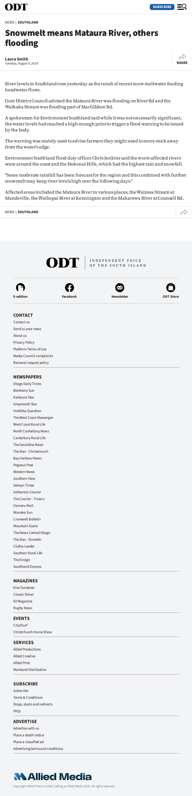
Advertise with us (26, 728)
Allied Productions (27, 649)
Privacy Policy (23, 342)
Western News (23, 471)
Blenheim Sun (23, 390)
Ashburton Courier (27, 492)
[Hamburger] (182, 7)
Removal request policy (31, 362)
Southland (28, 22)
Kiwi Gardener (24, 587)
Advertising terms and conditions (38, 748)
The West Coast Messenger (33, 417)
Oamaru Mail (23, 505)
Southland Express (27, 566)
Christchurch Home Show (32, 632)
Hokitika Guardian (27, 411)
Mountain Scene (25, 526)
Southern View (24, 478)
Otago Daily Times (27, 383)
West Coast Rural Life (29, 424)
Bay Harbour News (27, 458)
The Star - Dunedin (27, 539)
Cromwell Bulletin (26, 519)
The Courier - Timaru (28, 499)
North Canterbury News (31, 431)
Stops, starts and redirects (32, 704)
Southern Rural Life (27, 553)
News (9, 22)
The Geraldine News (28, 444)
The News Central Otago (31, 532)
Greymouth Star (25, 404)
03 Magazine (22, 601)
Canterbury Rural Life (29, 438)
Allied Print (21, 663)
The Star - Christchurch (30, 451)
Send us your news (27, 329)
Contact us (21, 322)
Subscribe (162, 7)
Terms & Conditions (27, 697)
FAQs (16, 711)
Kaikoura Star (23, 397)
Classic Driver (23, 594)
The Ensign (21, 560)
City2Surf (20, 625)
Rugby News (22, 608)
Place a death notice (28, 735)
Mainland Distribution (29, 669)
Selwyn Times (23, 485)
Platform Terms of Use (29, 349)
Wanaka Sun (22, 512)
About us (19, 335)
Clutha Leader (23, 546)
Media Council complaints (33, 356)
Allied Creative (24, 656)
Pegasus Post (23, 465)
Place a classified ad (28, 742)
